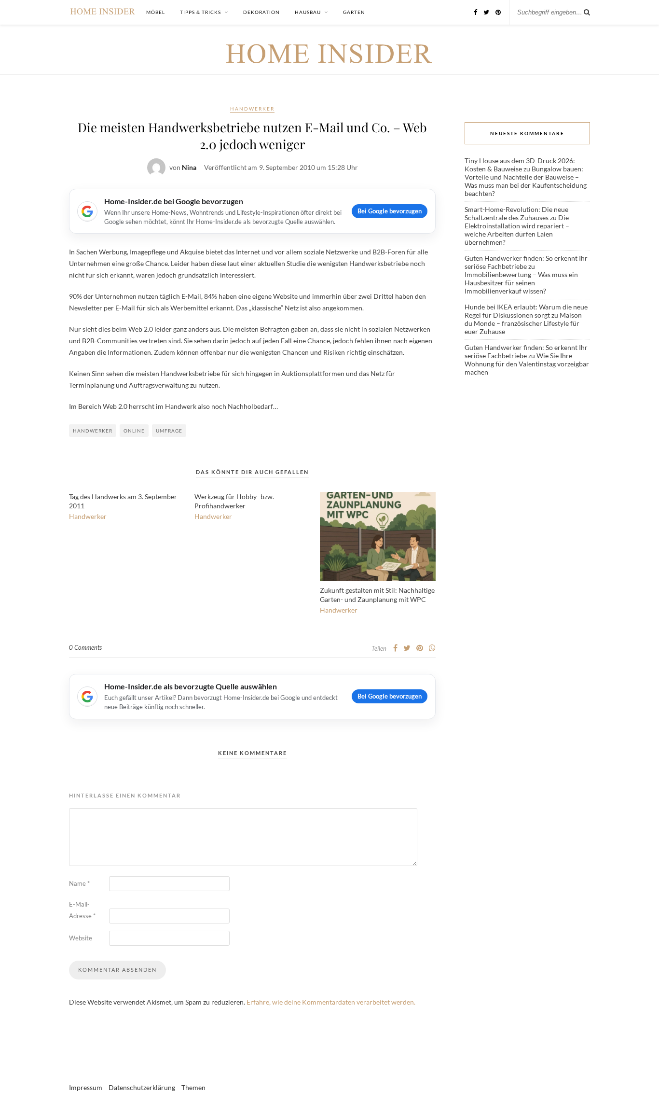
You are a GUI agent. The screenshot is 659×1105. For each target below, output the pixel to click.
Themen (193, 1087)
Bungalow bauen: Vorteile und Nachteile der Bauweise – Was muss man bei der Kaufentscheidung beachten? (526, 181)
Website (80, 938)
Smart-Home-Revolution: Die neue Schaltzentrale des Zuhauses (516, 213)
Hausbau (308, 12)
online (134, 431)
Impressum (85, 1087)
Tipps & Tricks (200, 12)
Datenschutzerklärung (142, 1087)
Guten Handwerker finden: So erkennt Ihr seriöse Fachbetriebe (526, 262)
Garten (354, 12)
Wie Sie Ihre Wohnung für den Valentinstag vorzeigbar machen (527, 363)
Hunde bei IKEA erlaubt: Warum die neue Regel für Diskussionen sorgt (526, 311)
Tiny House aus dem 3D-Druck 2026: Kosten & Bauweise (520, 164)
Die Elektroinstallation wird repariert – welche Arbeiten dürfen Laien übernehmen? (517, 229)
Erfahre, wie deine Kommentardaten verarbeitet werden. (331, 1002)
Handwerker (252, 109)
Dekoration (261, 12)
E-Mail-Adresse (82, 910)
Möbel (155, 12)
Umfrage (169, 431)
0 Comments (85, 647)
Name (79, 883)
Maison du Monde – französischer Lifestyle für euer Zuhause (523, 323)
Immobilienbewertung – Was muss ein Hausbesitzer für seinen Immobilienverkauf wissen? (521, 282)
